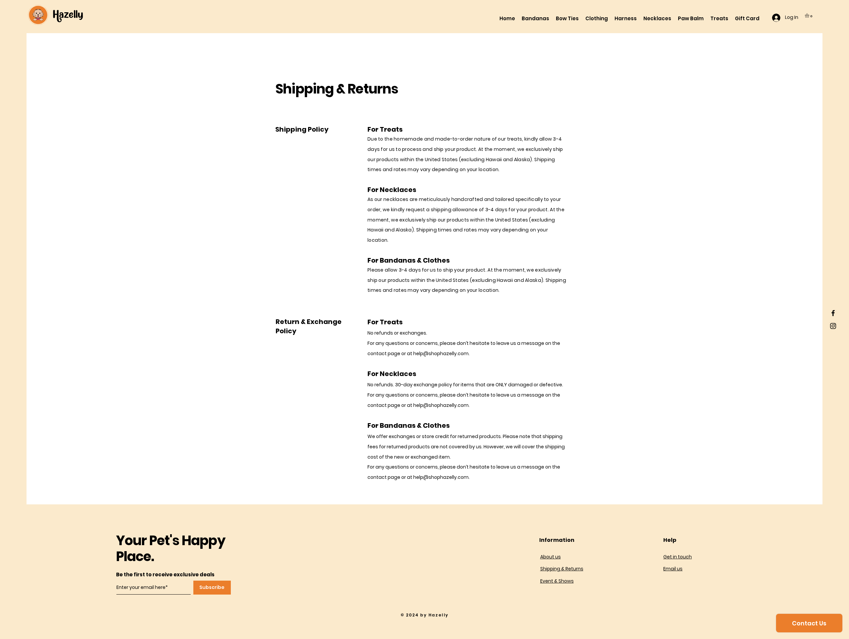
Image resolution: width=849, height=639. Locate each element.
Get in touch (677, 556)
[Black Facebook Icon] (833, 313)
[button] (809, 15)
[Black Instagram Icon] (833, 326)
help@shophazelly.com (441, 353)
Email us (673, 568)
